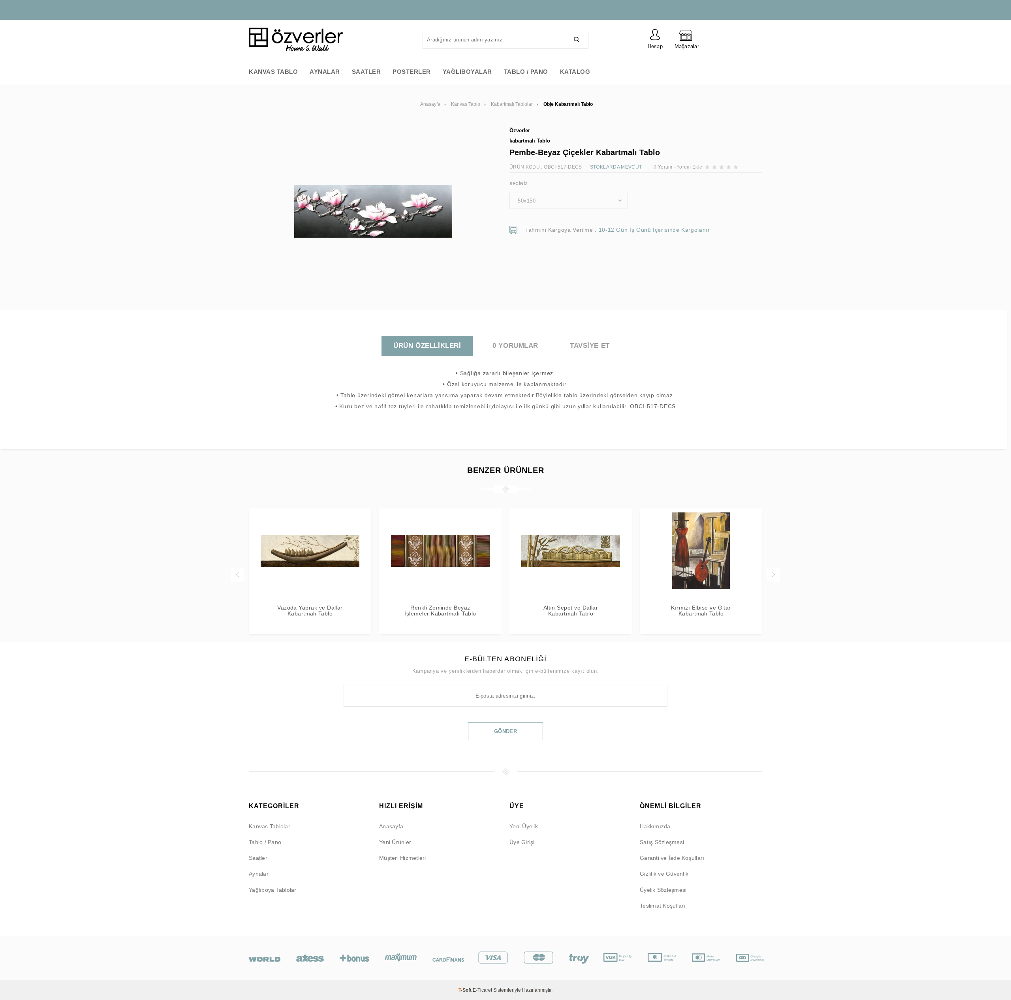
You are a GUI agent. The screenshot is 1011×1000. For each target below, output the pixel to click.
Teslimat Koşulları (663, 905)
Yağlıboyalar (467, 71)
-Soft (466, 990)
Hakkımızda (655, 826)
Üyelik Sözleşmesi (663, 890)
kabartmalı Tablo (529, 140)
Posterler (412, 71)
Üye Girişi (522, 842)
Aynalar (325, 71)
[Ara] (576, 39)
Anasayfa (391, 826)
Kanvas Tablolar (269, 826)
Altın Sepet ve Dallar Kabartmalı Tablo (570, 611)
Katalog (575, 71)
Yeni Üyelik (523, 826)
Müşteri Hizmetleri (402, 858)
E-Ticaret (482, 990)
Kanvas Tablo (273, 71)
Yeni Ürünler (395, 842)
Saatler (366, 71)
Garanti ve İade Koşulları (672, 858)
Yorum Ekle (690, 167)
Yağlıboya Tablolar (273, 890)
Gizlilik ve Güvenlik (664, 874)
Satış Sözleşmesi (662, 842)
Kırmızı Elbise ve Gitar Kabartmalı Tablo (701, 611)
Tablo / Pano (526, 71)
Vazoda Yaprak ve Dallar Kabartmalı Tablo (310, 611)
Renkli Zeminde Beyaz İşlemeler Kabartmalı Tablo (440, 611)
